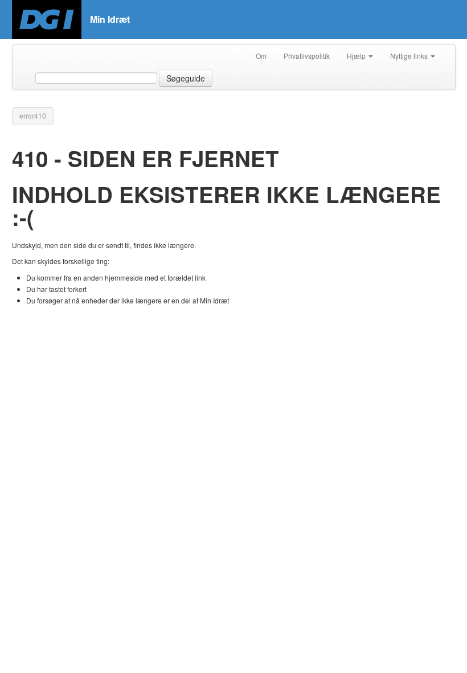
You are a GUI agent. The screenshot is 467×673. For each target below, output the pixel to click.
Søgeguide (185, 78)
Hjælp (357, 55)
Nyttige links (409, 55)
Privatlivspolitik (307, 55)
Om (261, 55)
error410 (32, 115)
